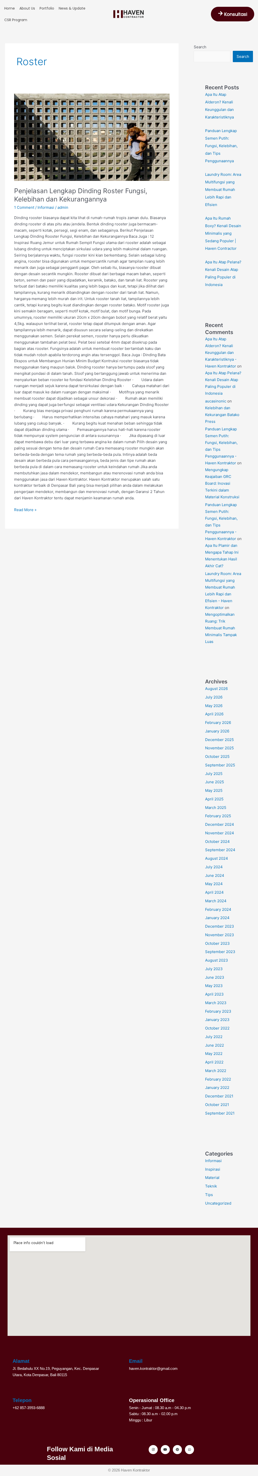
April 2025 (214, 799)
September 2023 (220, 951)
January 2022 (217, 1087)
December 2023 (219, 926)
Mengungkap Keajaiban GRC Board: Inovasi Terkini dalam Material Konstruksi (222, 483)
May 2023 (214, 985)
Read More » (25, 509)
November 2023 (219, 934)
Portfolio (47, 8)
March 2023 (216, 1002)
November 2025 (219, 748)
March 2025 (215, 807)
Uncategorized (218, 1203)
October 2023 (217, 943)
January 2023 (217, 1019)
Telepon (22, 1400)
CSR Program (15, 19)
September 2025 (220, 765)
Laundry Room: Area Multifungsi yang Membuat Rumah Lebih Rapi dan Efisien (223, 189)
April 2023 (214, 994)
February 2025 (218, 815)
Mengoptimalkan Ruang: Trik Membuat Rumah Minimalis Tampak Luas (221, 628)
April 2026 (214, 714)
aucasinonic (215, 401)
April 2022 (214, 1062)
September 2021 (220, 1113)
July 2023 (214, 968)
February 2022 (218, 1079)
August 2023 (216, 960)
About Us (27, 8)
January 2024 (217, 917)
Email (136, 1361)
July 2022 (213, 1036)
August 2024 (216, 858)
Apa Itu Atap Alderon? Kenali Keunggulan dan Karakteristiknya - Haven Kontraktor (221, 352)
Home (9, 8)
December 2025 (219, 739)
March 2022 (215, 1070)
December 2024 (219, 824)
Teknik (211, 1186)
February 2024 (218, 909)
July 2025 (213, 773)
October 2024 (217, 841)
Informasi (46, 207)
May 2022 (213, 1053)
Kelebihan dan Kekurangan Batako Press (222, 414)
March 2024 (216, 900)
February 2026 (218, 722)
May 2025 (213, 790)
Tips (209, 1194)
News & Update (72, 8)
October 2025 (217, 756)
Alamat (21, 1361)
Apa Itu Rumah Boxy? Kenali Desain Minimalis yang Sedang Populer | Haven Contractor (223, 233)
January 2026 (217, 731)
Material (212, 1177)
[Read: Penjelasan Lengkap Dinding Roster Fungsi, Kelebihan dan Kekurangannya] (92, 137)
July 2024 (214, 867)
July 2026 (213, 697)
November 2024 (219, 833)
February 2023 (218, 1011)
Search (200, 47)
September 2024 (220, 849)
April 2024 (214, 892)
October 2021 (217, 1104)
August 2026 (216, 688)
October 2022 (217, 1028)
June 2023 (214, 977)
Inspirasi (212, 1169)
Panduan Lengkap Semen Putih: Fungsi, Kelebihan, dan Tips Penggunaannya (221, 145)
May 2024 (214, 883)
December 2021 (219, 1096)
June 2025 (214, 782)
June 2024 (214, 875)
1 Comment (24, 207)
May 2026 (213, 705)
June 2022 (214, 1045)
